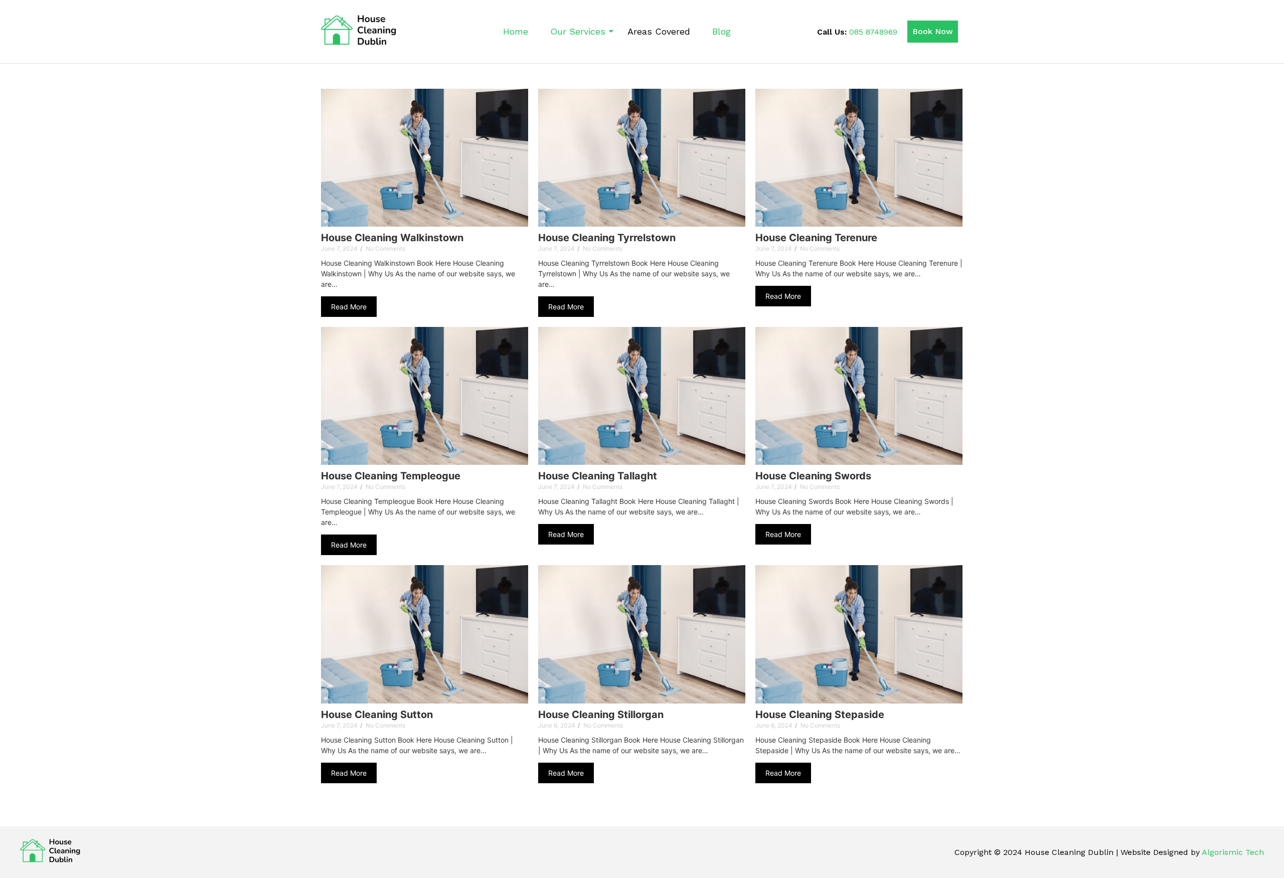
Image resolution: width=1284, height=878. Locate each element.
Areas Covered (658, 31)
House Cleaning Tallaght (597, 476)
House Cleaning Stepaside (819, 715)
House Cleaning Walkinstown (392, 238)
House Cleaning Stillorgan (601, 715)
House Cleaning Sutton (377, 715)
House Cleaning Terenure (816, 238)
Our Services (577, 31)
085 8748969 (873, 32)
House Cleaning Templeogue (390, 476)
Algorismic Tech (1233, 852)
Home (515, 31)
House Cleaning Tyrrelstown (607, 238)
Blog (721, 31)
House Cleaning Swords (813, 476)
